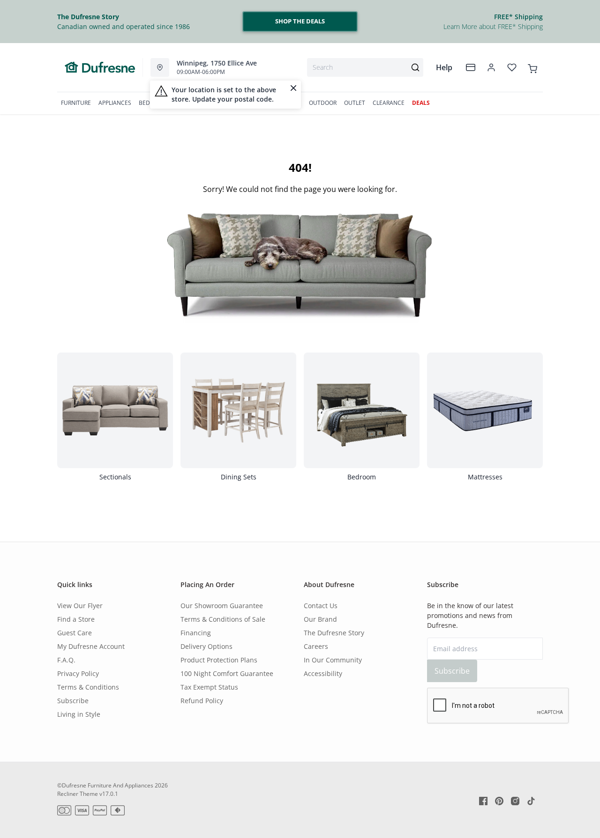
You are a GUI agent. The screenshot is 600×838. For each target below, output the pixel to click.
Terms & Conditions (88, 687)
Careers (316, 646)
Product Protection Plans (218, 659)
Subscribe (73, 700)
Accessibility (323, 673)
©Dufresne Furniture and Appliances (105, 785)
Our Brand (320, 619)
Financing (195, 632)
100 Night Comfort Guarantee (226, 673)
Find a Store (76, 619)
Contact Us (321, 605)
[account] (491, 67)
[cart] (532, 67)
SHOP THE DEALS (300, 21)
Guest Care (74, 632)
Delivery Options (206, 646)
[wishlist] (512, 67)
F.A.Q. (66, 659)
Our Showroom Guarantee (221, 605)
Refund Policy (201, 700)
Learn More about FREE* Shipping (493, 26)
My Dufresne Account (91, 646)
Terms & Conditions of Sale (222, 619)
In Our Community (333, 659)
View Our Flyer (80, 605)
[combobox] (365, 67)
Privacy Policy (78, 673)
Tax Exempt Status (209, 687)
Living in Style (78, 714)
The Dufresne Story (334, 632)
